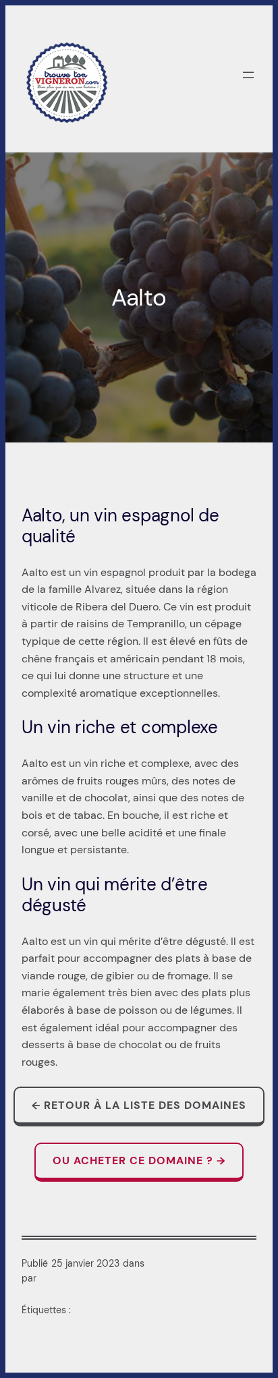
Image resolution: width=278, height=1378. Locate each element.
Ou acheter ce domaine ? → (139, 1160)
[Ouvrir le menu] (248, 75)
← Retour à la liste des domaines (139, 1105)
